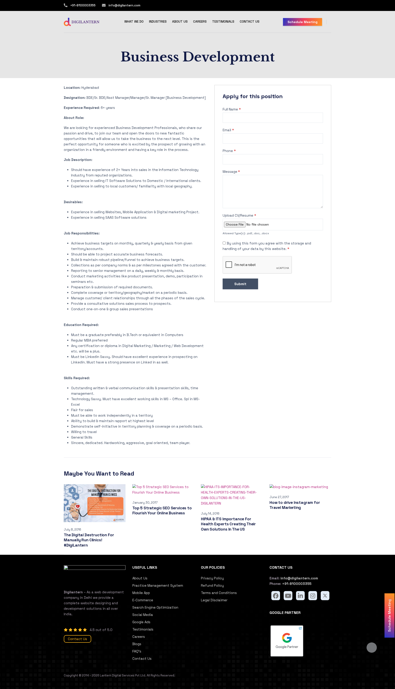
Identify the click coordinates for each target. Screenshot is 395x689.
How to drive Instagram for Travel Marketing (295, 505)
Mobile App (141, 593)
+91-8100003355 (83, 5)
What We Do (134, 21)
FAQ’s (136, 651)
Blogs (136, 644)
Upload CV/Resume (239, 215)
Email (228, 130)
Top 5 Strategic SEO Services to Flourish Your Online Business (162, 510)
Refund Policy (212, 585)
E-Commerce (142, 600)
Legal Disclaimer (214, 600)
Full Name (232, 109)
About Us (180, 21)
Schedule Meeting (303, 22)
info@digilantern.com (124, 5)
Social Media (142, 615)
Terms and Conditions (219, 593)
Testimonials (223, 21)
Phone (229, 151)
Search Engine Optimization (155, 607)
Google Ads (141, 622)
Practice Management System (157, 585)
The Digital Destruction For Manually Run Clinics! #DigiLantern (89, 540)
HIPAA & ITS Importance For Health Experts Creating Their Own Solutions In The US (228, 524)
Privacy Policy (212, 578)
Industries (158, 21)
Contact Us (249, 21)
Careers (200, 21)
